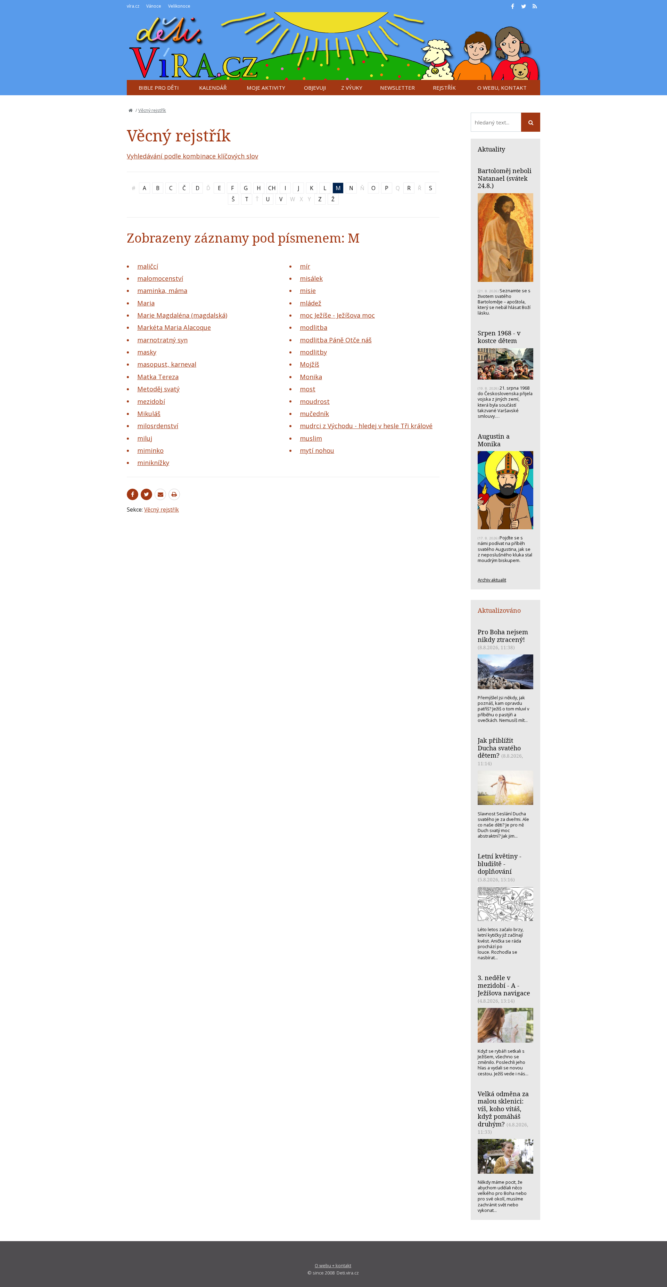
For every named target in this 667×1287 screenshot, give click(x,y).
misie (308, 290)
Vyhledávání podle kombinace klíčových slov (192, 156)
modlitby (313, 352)
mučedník (314, 413)
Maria (146, 303)
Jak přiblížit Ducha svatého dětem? (499, 747)
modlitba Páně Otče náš (336, 340)
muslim (311, 438)
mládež (310, 303)
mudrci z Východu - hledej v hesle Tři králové (366, 426)
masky (146, 352)
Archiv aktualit (492, 580)
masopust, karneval (166, 364)
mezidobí (151, 401)
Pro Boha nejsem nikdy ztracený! (503, 636)
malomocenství (160, 278)
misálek (311, 278)
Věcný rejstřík (152, 110)
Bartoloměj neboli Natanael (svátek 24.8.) (505, 178)
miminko (150, 450)
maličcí (147, 266)
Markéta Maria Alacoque (174, 327)
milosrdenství (157, 426)
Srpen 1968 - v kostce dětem (499, 337)
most (307, 389)
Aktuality (491, 149)
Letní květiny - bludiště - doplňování (499, 863)
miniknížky (153, 462)
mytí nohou (317, 450)
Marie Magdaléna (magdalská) (182, 315)
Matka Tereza (158, 377)
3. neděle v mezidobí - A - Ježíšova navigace (504, 985)
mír (305, 266)
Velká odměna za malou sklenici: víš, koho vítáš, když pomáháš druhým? (503, 1109)
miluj (144, 438)
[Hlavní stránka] (130, 110)
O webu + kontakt (333, 1265)
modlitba (313, 327)
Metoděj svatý (158, 389)
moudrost (315, 401)
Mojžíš (309, 364)
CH (272, 188)
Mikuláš (148, 413)
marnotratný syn (162, 340)
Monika (311, 377)
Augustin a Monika (494, 440)
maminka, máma (162, 290)
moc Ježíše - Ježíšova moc (337, 315)
